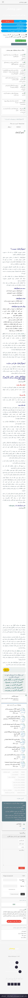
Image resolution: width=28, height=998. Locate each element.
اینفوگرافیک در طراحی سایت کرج (19, 784)
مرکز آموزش (20, 27)
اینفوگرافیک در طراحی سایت (20, 779)
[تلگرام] (23, 44)
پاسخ (24, 828)
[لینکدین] (20, 44)
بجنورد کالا (24, 935)
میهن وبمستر (23, 2)
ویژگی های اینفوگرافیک (21, 792)
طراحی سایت (21, 333)
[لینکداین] (12, 984)
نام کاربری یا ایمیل (21, 880)
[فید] (12, 44)
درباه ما (9, 951)
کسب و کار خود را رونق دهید (14, 921)
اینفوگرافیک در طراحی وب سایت (19, 787)
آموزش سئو (15, 123)
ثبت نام (7, 21)
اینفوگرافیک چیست (15, 774)
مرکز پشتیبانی (20, 24)
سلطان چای (23, 937)
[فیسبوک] (16, 44)
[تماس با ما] (22, 909)
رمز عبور (22, 885)
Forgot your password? (8, 875)
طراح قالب (3, 996)
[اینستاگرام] (25, 44)
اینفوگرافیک (23, 774)
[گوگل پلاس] (14, 44)
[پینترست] (21, 44)
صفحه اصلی (18, 951)
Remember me (12, 889)
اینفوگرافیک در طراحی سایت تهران (19, 782)
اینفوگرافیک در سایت (11, 777)
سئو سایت (12, 505)
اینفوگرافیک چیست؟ (21, 777)
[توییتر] (18, 44)
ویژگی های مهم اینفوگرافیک (9, 792)
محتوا (18, 650)
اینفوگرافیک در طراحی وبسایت (20, 790)
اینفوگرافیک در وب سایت (8, 790)
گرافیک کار (24, 931)
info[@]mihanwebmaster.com (12, 971)
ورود (20, 21)
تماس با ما (14, 953)
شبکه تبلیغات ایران (22, 933)
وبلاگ (11, 123)
